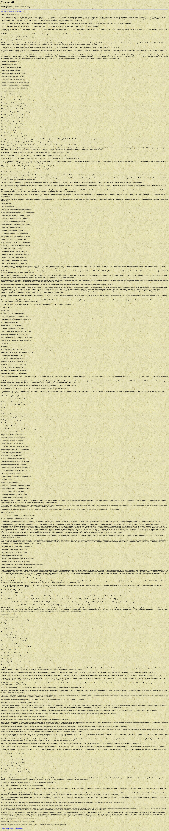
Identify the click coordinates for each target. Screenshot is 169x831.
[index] (13, 11)
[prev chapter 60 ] (6, 11)
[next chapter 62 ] (20, 11)
